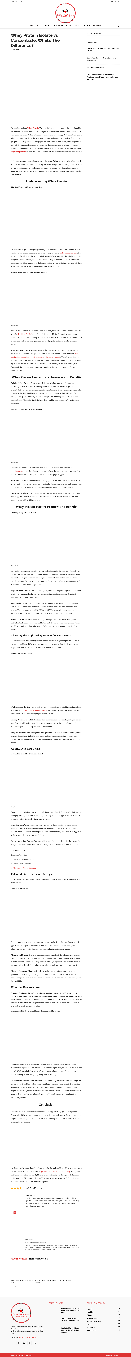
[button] (117, 26)
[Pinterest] (115, 1)
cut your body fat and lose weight (33, 710)
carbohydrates (16, 471)
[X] (118, 1)
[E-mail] (15, 1213)
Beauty (87, 26)
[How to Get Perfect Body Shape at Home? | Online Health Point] (54, 1330)
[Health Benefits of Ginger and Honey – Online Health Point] (54, 1311)
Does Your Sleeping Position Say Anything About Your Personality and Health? (102, 77)
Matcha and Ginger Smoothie (24, 868)
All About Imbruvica (65, 1280)
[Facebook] (105, 1)
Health (39, 26)
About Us (109, 1355)
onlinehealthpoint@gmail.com (28, 1337)
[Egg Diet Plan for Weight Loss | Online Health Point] (54, 1320)
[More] (32, 1227)
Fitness (48, 26)
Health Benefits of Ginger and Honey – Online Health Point (70, 1310)
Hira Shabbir (16, 49)
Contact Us (117, 1355)
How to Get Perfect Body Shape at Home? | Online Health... (70, 1330)
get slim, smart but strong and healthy (55, 1171)
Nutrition (58, 26)
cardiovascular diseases (68, 253)
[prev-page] (12, 1286)
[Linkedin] (111, 1)
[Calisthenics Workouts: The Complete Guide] (22, 1271)
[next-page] (15, 1286)
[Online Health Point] (65, 13)
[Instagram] (108, 1)
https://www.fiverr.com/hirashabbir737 (35, 1242)
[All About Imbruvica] (71, 1271)
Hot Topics (97, 26)
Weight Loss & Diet (73, 26)
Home (32, 26)
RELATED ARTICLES (19, 1259)
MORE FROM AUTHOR (38, 1259)
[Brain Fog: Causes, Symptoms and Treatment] (46, 1271)
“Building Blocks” (24, 334)
